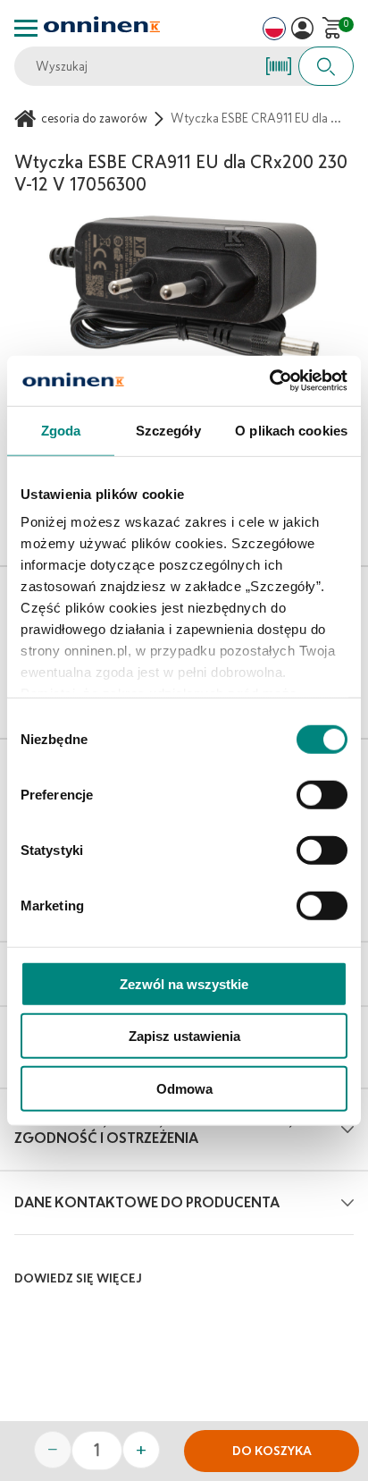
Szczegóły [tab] (168, 429)
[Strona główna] (27, 118)
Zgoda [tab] (61, 429)
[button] (302, 28)
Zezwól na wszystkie (184, 983)
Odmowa (184, 1088)
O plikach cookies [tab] (291, 429)
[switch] (322, 794)
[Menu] (26, 28)
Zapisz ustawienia (184, 1036)
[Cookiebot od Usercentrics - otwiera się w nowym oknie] (269, 381)
